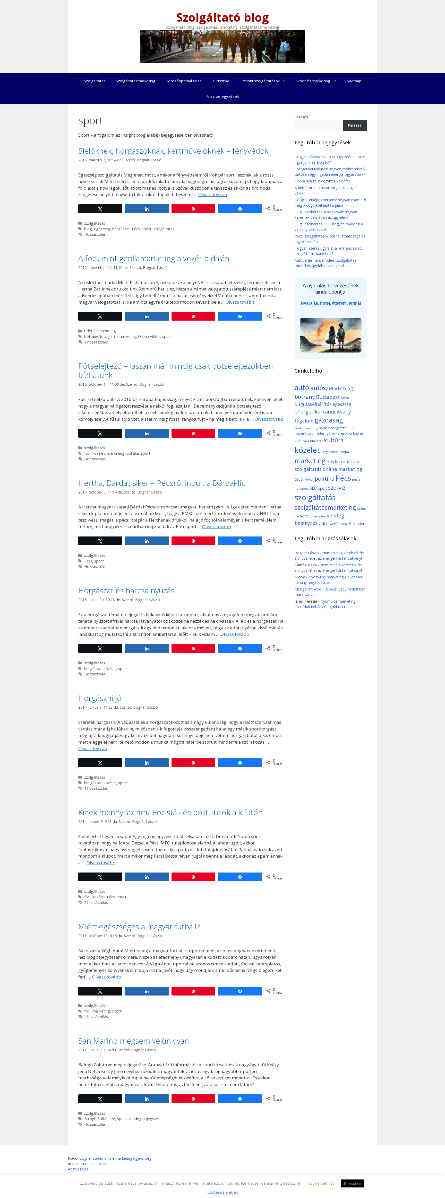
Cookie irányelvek (222, 1192)
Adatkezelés (78, 1169)
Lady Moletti (330, 452)
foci (103, 336)
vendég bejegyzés (144, 1118)
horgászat (121, 228)
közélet (98, 453)
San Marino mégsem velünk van (133, 1040)
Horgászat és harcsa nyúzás (126, 590)
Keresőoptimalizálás (184, 80)
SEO (313, 488)
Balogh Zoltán (96, 1118)
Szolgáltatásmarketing (135, 80)
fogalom (304, 420)
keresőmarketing (349, 433)
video (324, 523)
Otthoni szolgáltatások (259, 80)
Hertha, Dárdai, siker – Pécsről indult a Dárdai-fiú (162, 483)
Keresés (301, 116)
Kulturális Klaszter (309, 441)
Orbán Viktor (149, 336)
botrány (91, 336)
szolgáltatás (94, 223)
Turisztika (220, 80)
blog (88, 228)
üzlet (360, 524)
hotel (350, 428)
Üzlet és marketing (313, 80)
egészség (102, 228)
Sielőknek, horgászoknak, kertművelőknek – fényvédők (173, 150)
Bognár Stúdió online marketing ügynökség (115, 1158)
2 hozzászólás (96, 902)
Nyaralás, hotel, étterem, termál (331, 303)
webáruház (339, 523)
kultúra (334, 440)
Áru (352, 523)
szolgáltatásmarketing (325, 508)
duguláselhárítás (313, 404)
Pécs (136, 228)
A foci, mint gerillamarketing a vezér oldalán (153, 258)
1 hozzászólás (96, 342)
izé (112, 1118)
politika (132, 453)
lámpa (344, 452)
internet (323, 433)
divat (345, 397)
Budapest (328, 396)
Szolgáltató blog (222, 17)
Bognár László (307, 552)
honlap (324, 428)
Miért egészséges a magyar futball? (139, 926)
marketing (115, 453)
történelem (318, 516)
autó (302, 387)
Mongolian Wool (308, 589)
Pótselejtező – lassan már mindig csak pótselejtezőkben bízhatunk (175, 370)
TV (307, 516)
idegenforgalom (305, 433)
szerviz (337, 487)
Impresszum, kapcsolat (87, 1163)
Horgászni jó (100, 698)
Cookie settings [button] (321, 1183)
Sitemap (354, 80)
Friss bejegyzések (222, 96)
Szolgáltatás (95, 80)
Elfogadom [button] (352, 1183)
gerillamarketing (122, 336)
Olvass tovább (212, 194)
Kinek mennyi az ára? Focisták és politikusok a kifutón (170, 812)
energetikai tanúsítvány (323, 411)
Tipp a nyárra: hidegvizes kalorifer (322, 181)
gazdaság (328, 420)
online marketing (342, 469)
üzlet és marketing (100, 330)
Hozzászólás (95, 234)
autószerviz (326, 388)
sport (146, 228)
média (333, 461)
